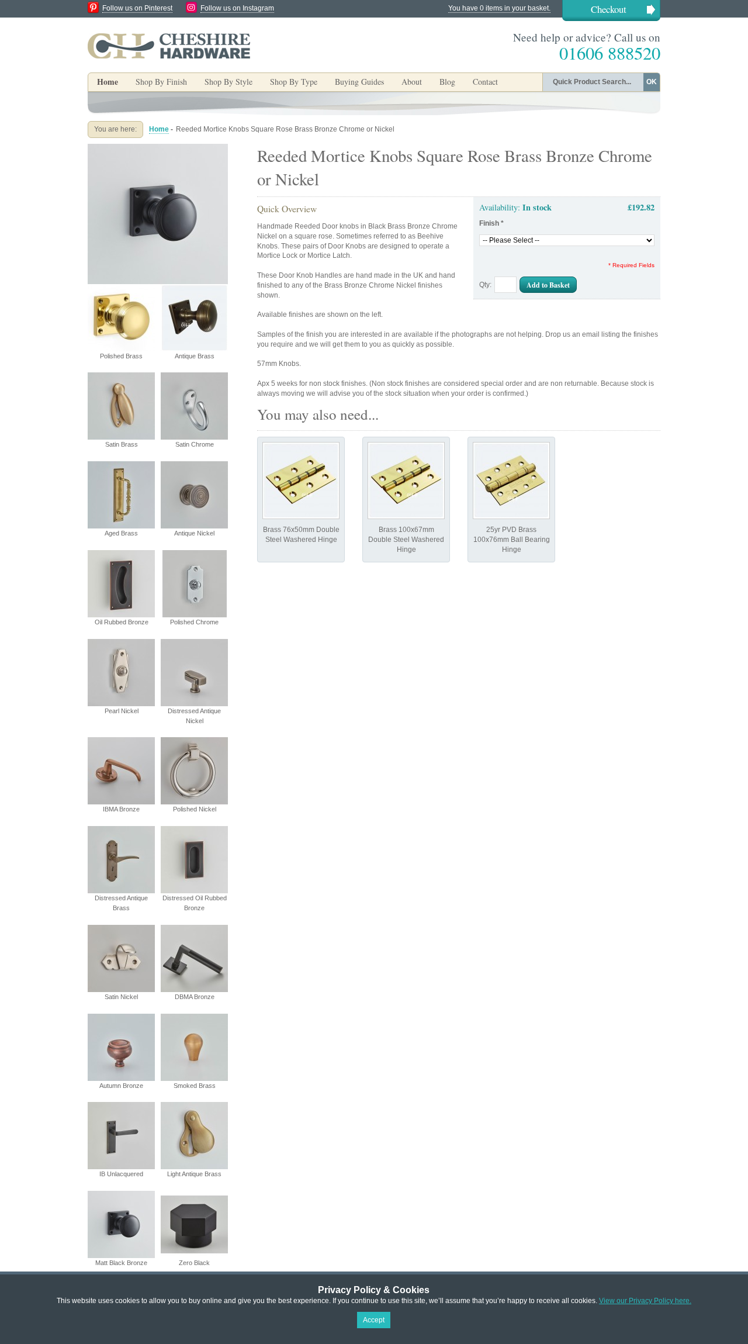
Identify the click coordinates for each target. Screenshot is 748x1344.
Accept (374, 1320)
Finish (491, 223)
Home (107, 81)
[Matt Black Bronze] (158, 148)
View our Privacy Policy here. (645, 1301)
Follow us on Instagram (237, 8)
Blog (447, 81)
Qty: (485, 285)
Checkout (608, 9)
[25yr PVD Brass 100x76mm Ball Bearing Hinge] (511, 480)
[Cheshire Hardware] (169, 45)
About (411, 81)
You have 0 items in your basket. (499, 8)
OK (651, 82)
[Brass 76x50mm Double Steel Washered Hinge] (301, 480)
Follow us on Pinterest (137, 8)
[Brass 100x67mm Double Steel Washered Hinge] (406, 480)
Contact (485, 81)
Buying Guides (359, 81)
